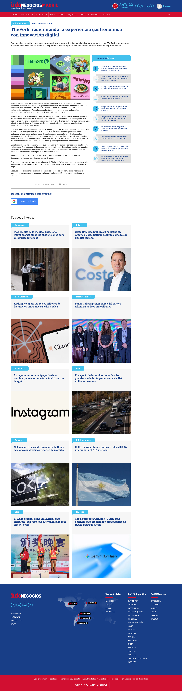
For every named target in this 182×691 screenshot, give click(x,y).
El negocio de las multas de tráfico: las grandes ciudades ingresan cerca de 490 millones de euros (114, 118)
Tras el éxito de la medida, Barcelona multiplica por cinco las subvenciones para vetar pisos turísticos (114, 68)
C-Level (79, 225)
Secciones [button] (26, 14)
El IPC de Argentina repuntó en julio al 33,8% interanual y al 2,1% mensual (114, 137)
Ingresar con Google (27, 201)
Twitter (109, 605)
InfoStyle (132, 619)
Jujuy (130, 626)
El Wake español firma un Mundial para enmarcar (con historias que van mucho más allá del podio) (114, 148)
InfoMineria (133, 615)
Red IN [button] (106, 14)
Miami (153, 612)
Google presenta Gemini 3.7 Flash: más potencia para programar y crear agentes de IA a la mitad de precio (114, 158)
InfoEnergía (133, 608)
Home (15, 14)
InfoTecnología (135, 622)
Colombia (155, 605)
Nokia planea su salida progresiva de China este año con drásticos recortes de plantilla (114, 128)
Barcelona (20, 225)
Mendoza (132, 633)
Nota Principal (21, 296)
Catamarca (133, 601)
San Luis (131, 651)
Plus (78, 368)
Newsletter (93, 14)
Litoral (131, 630)
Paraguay (155, 615)
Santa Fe (132, 655)
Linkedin (109, 608)
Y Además (20, 368)
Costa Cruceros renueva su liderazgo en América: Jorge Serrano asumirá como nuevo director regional (114, 78)
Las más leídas (57, 14)
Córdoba (132, 605)
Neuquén (132, 637)
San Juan (132, 648)
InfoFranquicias (135, 612)
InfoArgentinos (20, 23)
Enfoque (19, 440)
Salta (130, 644)
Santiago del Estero (137, 658)
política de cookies (140, 679)
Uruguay (154, 619)
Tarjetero (71, 14)
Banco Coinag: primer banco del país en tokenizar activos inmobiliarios (114, 97)
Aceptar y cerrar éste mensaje (91, 685)
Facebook (109, 601)
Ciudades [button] (40, 14)
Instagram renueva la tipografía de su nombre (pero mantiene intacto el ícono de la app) (114, 108)
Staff (82, 14)
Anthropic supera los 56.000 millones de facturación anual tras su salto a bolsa (115, 87)
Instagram (110, 612)
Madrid (154, 608)
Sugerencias (16, 613)
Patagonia (132, 640)
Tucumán (132, 662)
